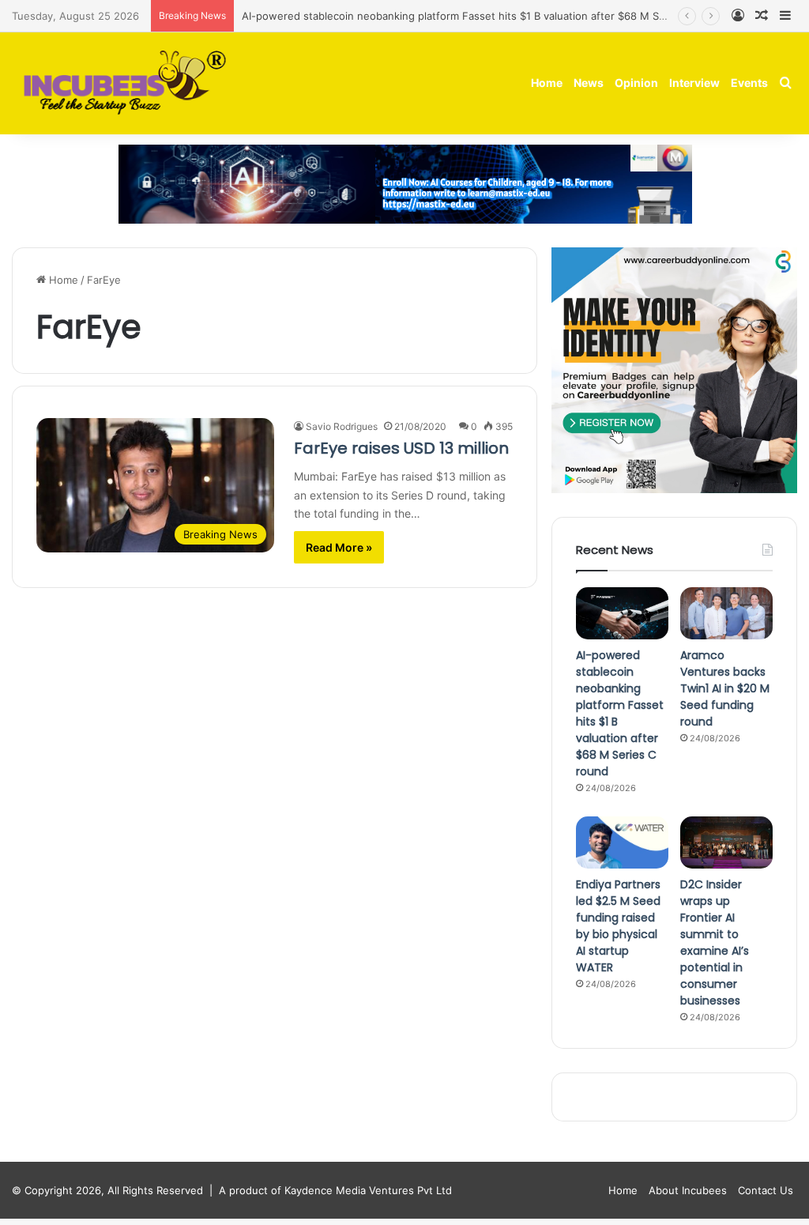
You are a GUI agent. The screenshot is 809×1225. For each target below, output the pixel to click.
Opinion (636, 82)
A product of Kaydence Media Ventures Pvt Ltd (335, 1190)
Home (547, 82)
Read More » (339, 547)
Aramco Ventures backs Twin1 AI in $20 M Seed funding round (724, 688)
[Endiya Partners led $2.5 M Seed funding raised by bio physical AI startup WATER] (622, 842)
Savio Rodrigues (342, 426)
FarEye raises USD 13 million (401, 448)
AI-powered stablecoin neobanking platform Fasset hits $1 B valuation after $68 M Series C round (484, 15)
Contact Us (765, 1190)
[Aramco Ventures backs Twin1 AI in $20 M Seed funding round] (726, 613)
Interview (694, 82)
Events (749, 82)
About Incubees (688, 1190)
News (589, 82)
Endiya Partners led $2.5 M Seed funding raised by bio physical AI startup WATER (618, 925)
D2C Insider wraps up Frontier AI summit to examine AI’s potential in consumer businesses (714, 942)
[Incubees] (120, 83)
